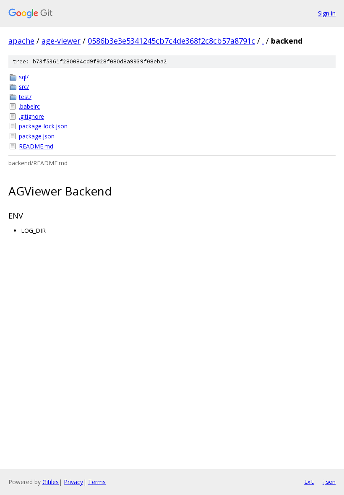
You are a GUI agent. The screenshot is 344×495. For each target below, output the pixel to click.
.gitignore (31, 116)
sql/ (24, 77)
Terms (97, 482)
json (329, 481)
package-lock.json (43, 126)
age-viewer (61, 41)
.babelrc (29, 106)
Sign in (327, 13)
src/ (24, 87)
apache (21, 41)
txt (309, 481)
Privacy (73, 482)
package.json (37, 136)
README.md (36, 146)
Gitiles (50, 482)
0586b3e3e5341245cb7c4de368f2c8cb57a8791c (171, 41)
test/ (25, 97)
